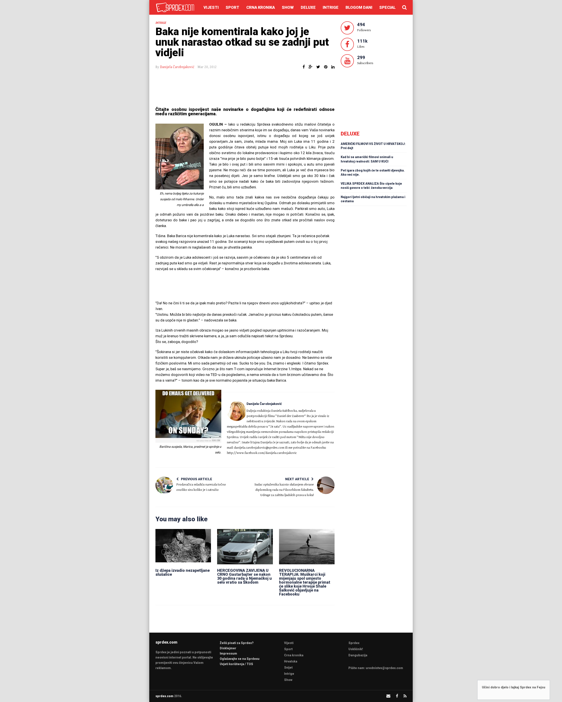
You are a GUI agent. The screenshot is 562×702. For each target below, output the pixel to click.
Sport (232, 7)
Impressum (228, 653)
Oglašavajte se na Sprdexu (239, 658)
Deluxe (308, 7)
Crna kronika (260, 7)
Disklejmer (228, 648)
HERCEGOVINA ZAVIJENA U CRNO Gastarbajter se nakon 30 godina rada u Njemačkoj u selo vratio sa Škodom (244, 576)
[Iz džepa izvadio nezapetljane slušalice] (183, 546)
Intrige (331, 7)
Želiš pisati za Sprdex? (237, 643)
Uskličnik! (355, 649)
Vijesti (211, 7)
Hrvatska (290, 661)
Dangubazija (357, 655)
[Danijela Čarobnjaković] (237, 411)
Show (288, 7)
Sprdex (353, 643)
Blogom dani (359, 7)
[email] (388, 696)
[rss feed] (405, 696)
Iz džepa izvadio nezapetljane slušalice (182, 572)
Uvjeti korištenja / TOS (236, 664)
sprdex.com (164, 696)
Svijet (288, 667)
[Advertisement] (245, 88)
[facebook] (397, 696)
